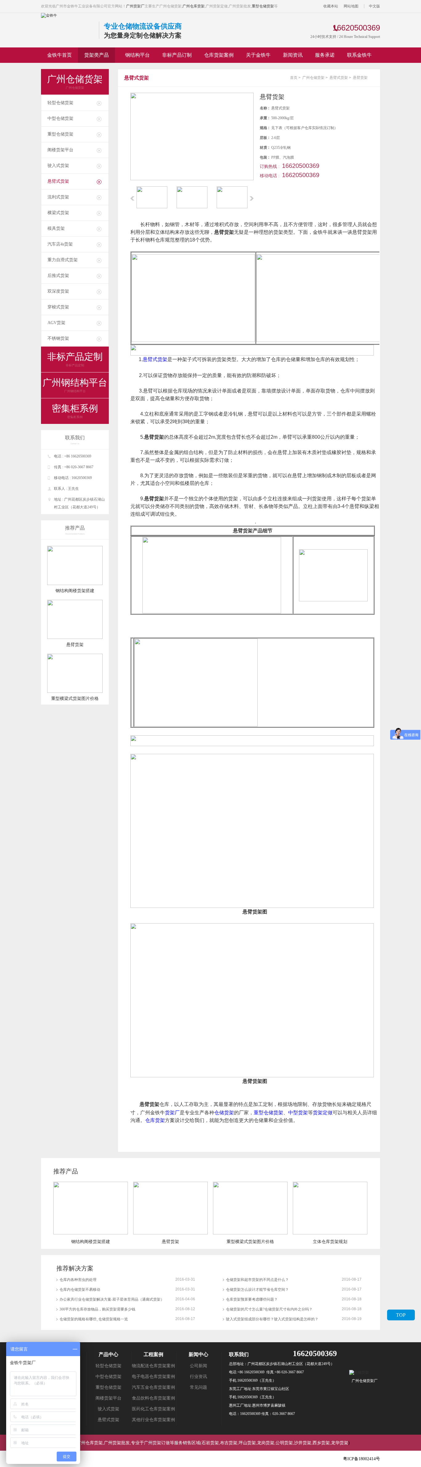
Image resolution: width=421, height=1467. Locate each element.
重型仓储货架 (263, 6)
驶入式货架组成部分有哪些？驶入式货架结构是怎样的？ (272, 1319)
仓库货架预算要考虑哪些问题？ (252, 1299)
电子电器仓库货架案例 (153, 1376)
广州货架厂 (135, 6)
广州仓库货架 (193, 6)
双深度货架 (58, 291)
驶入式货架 (58, 165)
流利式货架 (58, 197)
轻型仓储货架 (60, 102)
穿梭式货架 (58, 307)
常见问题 (198, 1387)
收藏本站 (330, 6)
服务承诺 (325, 55)
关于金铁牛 (258, 55)
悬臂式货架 (58, 181)
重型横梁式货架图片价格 (75, 698)
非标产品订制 (177, 55)
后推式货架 (58, 275)
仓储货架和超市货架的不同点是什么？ (257, 1280)
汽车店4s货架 (60, 244)
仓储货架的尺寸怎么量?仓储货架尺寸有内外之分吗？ (269, 1309)
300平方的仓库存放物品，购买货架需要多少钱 (97, 1309)
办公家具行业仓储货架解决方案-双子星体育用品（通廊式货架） (111, 1299)
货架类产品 (96, 55)
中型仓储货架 (60, 118)
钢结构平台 (137, 55)
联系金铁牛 (359, 55)
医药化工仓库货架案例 (153, 1409)
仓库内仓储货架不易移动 (79, 1289)
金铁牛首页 (59, 55)
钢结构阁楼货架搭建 (74, 590)
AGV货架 (56, 322)
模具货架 (56, 228)
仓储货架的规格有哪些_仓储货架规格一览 (93, 1319)
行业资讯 (198, 1376)
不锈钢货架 (58, 338)
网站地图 (351, 6)
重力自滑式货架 (62, 260)
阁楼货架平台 (60, 150)
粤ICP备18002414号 (361, 1459)
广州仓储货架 (313, 77)
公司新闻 (198, 1365)
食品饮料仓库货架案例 (153, 1398)
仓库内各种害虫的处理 (77, 1280)
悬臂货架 (75, 644)
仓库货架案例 (219, 55)
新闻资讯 (293, 55)
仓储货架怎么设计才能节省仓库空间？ (257, 1289)
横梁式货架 (58, 212)
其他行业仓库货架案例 (153, 1419)
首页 (293, 77)
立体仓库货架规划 (330, 1241)
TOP (401, 1315)
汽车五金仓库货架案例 (153, 1387)
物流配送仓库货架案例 (153, 1365)
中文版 (374, 6)
